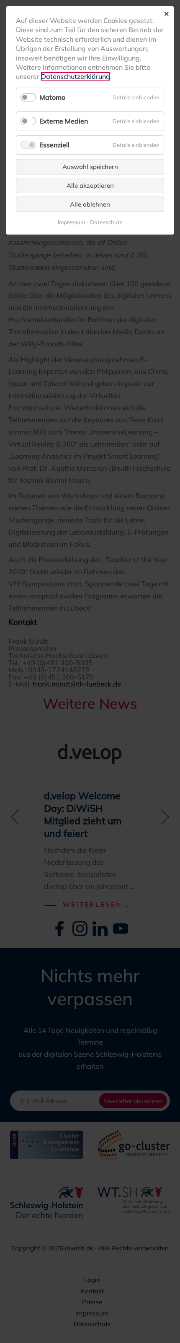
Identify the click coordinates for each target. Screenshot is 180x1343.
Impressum (71, 222)
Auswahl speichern (90, 167)
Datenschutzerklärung (75, 76)
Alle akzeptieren (90, 185)
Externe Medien (63, 121)
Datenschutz (106, 222)
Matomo (52, 97)
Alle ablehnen (90, 204)
